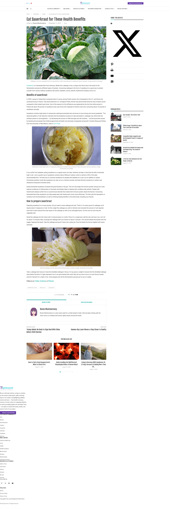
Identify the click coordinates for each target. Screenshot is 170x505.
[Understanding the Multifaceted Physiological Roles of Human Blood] (66, 351)
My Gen (2, 474)
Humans (2, 472)
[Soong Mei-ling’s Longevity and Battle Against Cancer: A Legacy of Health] (116, 138)
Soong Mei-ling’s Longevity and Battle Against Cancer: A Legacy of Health (133, 138)
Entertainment (4, 422)
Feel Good (2, 466)
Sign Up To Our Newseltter (135, 3)
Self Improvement (5, 459)
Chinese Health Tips (5, 440)
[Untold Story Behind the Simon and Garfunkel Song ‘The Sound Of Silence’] (116, 150)
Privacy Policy (3, 493)
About (1, 490)
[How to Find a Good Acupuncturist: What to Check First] (39, 351)
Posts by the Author (86, 302)
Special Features (122, 8)
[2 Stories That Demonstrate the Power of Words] (116, 161)
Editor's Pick (3, 463)
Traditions (2, 433)
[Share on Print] (112, 71)
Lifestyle (2, 430)
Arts (1, 417)
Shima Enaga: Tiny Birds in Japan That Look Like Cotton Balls (132, 126)
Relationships (3, 456)
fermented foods (32, 287)
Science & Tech (109, 8)
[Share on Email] (112, 77)
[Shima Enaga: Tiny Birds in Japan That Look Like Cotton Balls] (116, 128)
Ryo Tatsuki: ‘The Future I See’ (131, 115)
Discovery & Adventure (94, 8)
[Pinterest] (31, 3)
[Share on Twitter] (73, 294)
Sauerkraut (30, 85)
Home (28, 14)
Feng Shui (2, 428)
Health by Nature (4, 448)
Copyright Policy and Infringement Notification (12, 498)
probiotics (42, 287)
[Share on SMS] (112, 82)
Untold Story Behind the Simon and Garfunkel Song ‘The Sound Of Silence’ (133, 149)
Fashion (2, 425)
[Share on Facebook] (71, 294)
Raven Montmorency (39, 23)
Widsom (2, 436)
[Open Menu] (27, 8)
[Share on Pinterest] (112, 65)
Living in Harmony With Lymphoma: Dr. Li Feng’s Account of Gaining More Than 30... (93, 364)
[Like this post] (69, 294)
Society (2, 477)
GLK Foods (56, 123)
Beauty (2, 419)
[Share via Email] (77, 294)
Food (1, 443)
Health (43, 14)
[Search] (31, 9)
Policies (3, 487)
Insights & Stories (78, 8)
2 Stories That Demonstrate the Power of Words (132, 160)
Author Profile (46, 302)
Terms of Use (3, 496)
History (2, 469)
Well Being (66, 8)
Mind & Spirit (3, 451)
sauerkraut (51, 287)
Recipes (2, 454)
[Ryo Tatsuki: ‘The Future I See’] (116, 117)
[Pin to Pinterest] (75, 294)
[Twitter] (29, 3)
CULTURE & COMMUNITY (7, 414)
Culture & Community (53, 8)
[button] (28, 357)
